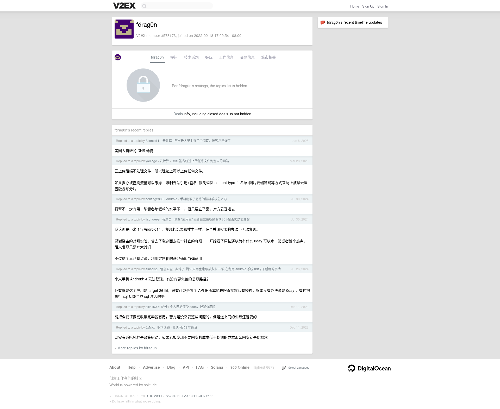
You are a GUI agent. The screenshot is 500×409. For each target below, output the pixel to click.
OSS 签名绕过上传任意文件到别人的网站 (200, 161)
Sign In (382, 6)
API (186, 367)
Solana (217, 367)
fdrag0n (157, 57)
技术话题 (191, 57)
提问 (174, 57)
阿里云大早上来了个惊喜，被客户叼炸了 (202, 140)
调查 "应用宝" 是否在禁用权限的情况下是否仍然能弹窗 (212, 219)
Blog (171, 367)
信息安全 (166, 269)
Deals (178, 113)
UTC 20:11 (154, 395)
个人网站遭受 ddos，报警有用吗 (192, 306)
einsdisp (152, 269)
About (114, 367)
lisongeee (153, 219)
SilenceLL (153, 140)
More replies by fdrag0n (137, 347)
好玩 (209, 57)
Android (171, 199)
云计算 (167, 140)
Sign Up (368, 6)
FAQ (200, 367)
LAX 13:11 (189, 395)
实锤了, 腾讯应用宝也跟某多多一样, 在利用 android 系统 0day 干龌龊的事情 (228, 269)
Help (132, 367)
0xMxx (150, 327)
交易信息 (247, 57)
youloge (151, 161)
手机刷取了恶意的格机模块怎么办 (203, 199)
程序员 (167, 219)
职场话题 (163, 327)
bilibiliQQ (152, 306)
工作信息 (226, 57)
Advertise (151, 367)
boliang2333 (155, 199)
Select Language (297, 367)
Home (354, 6)
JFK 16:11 (206, 395)
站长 (164, 306)
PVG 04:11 (172, 395)
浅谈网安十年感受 (184, 327)
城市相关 (268, 57)
